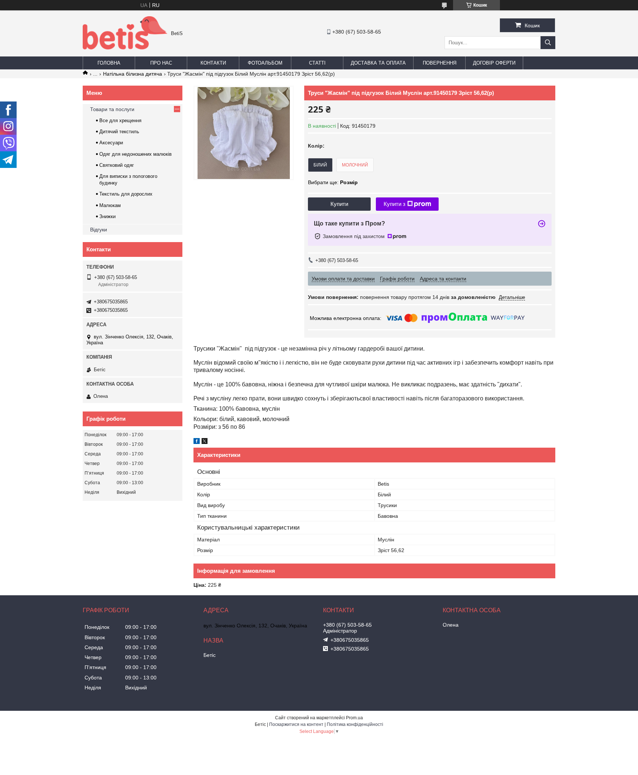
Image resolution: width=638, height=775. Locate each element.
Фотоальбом (265, 63)
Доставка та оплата (378, 63)
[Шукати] (548, 42)
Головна (108, 63)
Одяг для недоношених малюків (135, 154)
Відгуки (98, 229)
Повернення (439, 63)
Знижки (107, 216)
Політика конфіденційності (355, 724)
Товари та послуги (112, 109)
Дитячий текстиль (119, 131)
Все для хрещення (120, 120)
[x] (204, 442)
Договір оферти (494, 63)
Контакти (213, 63)
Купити (339, 204)
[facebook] (196, 442)
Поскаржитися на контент (296, 724)
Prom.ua (354, 717)
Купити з (394, 204)
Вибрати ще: (333, 182)
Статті (317, 63)
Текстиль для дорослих (125, 194)
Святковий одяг (116, 165)
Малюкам (110, 205)
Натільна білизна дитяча (132, 74)
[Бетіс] (125, 48)
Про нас (161, 63)
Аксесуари (111, 142)
